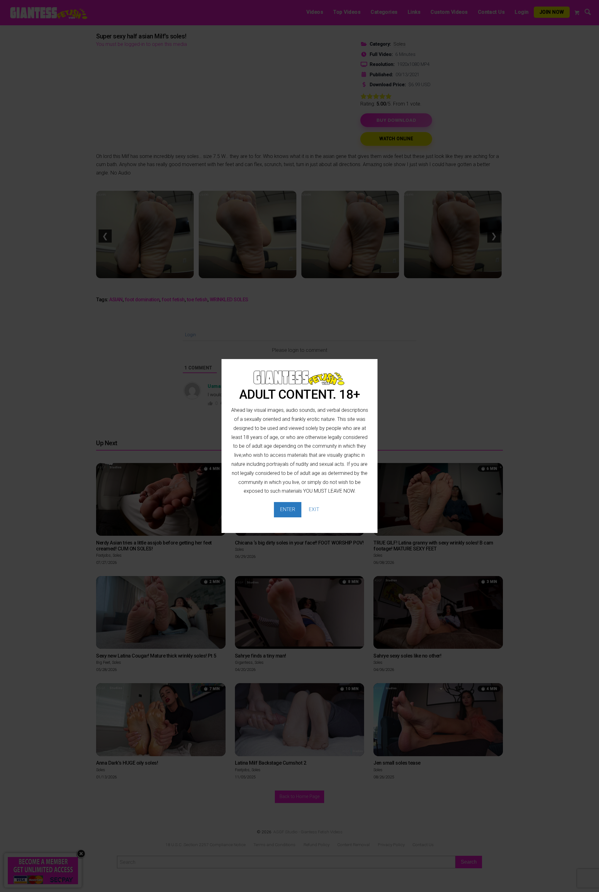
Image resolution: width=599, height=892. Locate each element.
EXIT (314, 509)
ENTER (287, 509)
